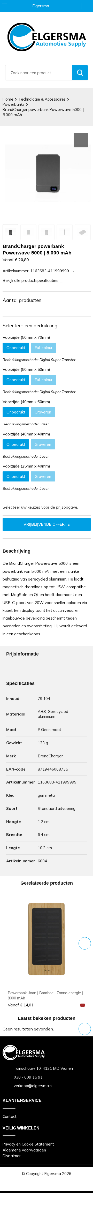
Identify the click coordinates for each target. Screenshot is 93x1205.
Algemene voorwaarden (24, 1150)
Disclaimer (12, 1155)
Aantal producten (22, 300)
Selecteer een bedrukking (30, 326)
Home (8, 99)
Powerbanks (14, 104)
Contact (10, 1116)
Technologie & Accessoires (42, 99)
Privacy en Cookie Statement (28, 1144)
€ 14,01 (21, 1004)
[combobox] (38, 72)
